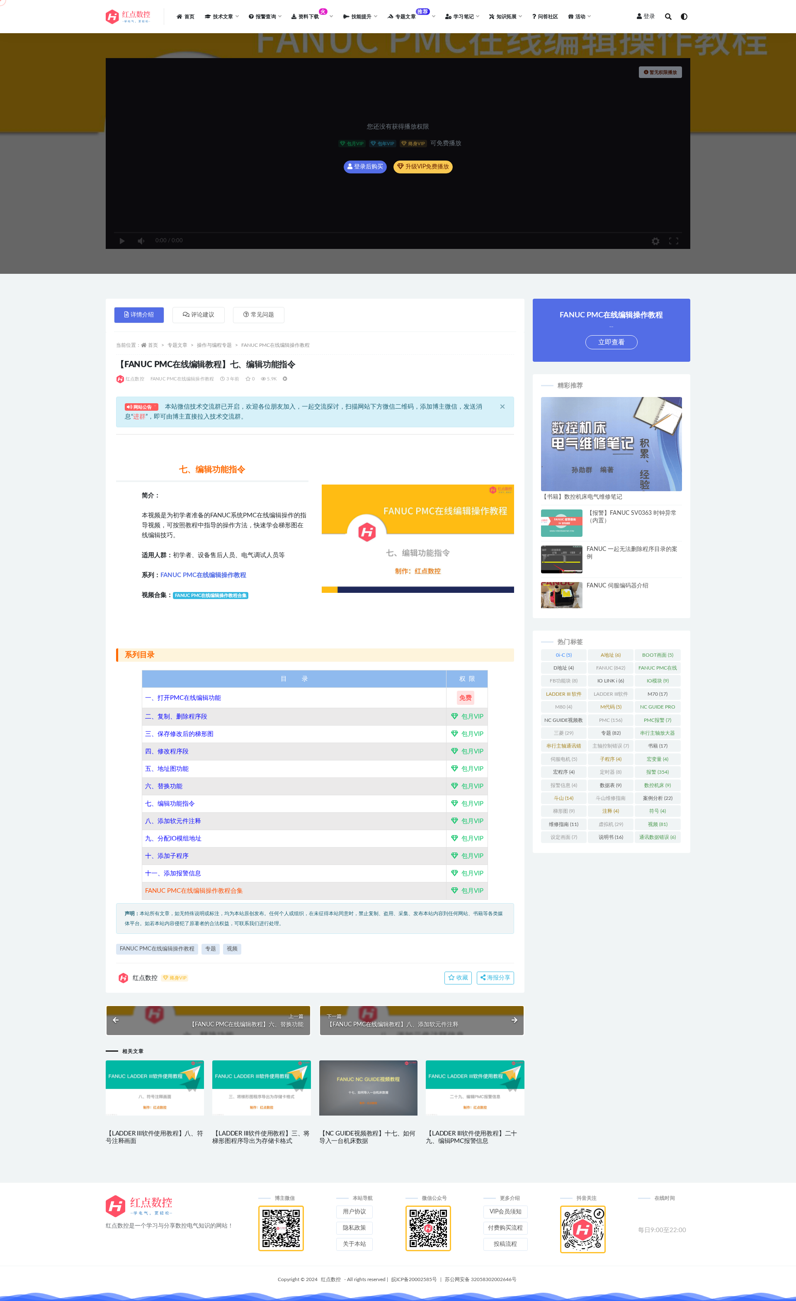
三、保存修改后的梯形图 (179, 734)
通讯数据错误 (657, 837)
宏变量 (657, 759)
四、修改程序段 (167, 751)
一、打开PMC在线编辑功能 (183, 698)
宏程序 (564, 772)
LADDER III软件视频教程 (611, 696)
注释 (610, 811)
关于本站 (354, 1244)
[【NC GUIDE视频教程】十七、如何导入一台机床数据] (368, 1088)
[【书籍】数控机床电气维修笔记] (611, 485)
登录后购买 (367, 167)
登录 (649, 16)
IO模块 (658, 680)
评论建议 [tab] (202, 315)
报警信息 (564, 785)
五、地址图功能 (167, 769)
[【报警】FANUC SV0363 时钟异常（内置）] (561, 523)
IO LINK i (610, 680)
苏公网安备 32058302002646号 (481, 1279)
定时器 (610, 772)
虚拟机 (611, 824)
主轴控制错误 (610, 745)
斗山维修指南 (611, 800)
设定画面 (564, 837)
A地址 (611, 655)
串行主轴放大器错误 (657, 735)
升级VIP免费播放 (426, 167)
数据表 (610, 785)
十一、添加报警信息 (173, 873)
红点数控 (135, 379)
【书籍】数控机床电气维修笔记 (581, 497)
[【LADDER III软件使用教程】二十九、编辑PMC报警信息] (475, 1088)
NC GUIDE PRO (657, 708)
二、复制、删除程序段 (176, 717)
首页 (153, 345)
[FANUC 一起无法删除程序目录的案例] (561, 561)
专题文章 (177, 345)
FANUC (610, 667)
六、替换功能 (163, 786)
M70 (657, 694)
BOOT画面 (657, 655)
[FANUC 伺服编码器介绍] (561, 595)
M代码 (610, 706)
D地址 (563, 667)
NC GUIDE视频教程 (563, 722)
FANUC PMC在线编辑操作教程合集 (194, 891)
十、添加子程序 (167, 856)
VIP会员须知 (506, 1212)
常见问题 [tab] (262, 315)
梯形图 (564, 811)
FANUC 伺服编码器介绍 (617, 586)
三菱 (563, 733)
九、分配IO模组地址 (173, 839)
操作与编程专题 (214, 345)
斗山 (563, 798)
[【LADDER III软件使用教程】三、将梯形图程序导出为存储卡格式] (261, 1088)
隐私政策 (354, 1228)
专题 (210, 949)
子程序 (610, 759)
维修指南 (563, 824)
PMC (610, 720)
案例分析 (657, 798)
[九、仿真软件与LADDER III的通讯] (202, 839)
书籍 (657, 745)
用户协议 (354, 1212)
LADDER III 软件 (564, 696)
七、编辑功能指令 (170, 804)
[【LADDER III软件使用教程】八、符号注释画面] (155, 1088)
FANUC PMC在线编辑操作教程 (275, 345)
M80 (563, 706)
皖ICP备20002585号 (414, 1279)
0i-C (564, 655)
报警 (657, 772)
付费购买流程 (505, 1228)
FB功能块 (564, 680)
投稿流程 (505, 1244)
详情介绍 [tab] (142, 315)
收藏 (461, 978)
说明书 (611, 837)
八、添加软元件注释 (173, 821)
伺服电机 (564, 759)
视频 (232, 949)
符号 (657, 811)
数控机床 (657, 785)
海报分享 (497, 978)
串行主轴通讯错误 (563, 747)
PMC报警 (657, 720)
